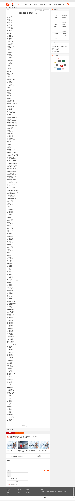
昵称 (8, 470)
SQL (56, 22)
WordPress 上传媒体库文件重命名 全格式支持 (60, 46)
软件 (64, 68)
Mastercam (64, 17)
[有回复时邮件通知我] (9, 484)
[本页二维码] (73, 497)
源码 (61, 60)
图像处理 (64, 22)
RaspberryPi (64, 19)
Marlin (56, 17)
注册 (8, 0)
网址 (8, 476)
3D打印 (55, 4)
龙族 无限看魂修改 (31, 450)
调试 (65, 62)
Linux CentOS (64, 15)
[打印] (36, 10)
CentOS (59, 64)
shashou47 (29, 436)
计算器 (64, 4)
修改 (10, 432)
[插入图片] (45, 470)
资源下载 (50, 4)
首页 (7, 7)
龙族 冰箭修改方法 (55, 51)
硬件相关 (59, 4)
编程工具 (56, 35)
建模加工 (64, 24)
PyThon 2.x (56, 19)
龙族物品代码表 (10, 450)
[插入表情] (48, 470)
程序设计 (30, 4)
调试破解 (35, 4)
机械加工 (40, 4)
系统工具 (64, 33)
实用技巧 (56, 24)
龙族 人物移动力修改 (43, 450)
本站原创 (64, 26)
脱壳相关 (64, 35)
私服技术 (8, 492)
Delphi (59, 58)
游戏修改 (10, 7)
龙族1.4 (64, 38)
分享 (32, 425)
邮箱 (8, 473)
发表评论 (40, 10)
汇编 (63, 65)
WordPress (58, 68)
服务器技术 (45, 4)
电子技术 (56, 31)
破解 (55, 65)
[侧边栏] (48, 10)
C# (56, 15)
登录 (12, 0)
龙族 (14, 7)
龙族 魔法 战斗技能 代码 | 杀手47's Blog (22, 437)
